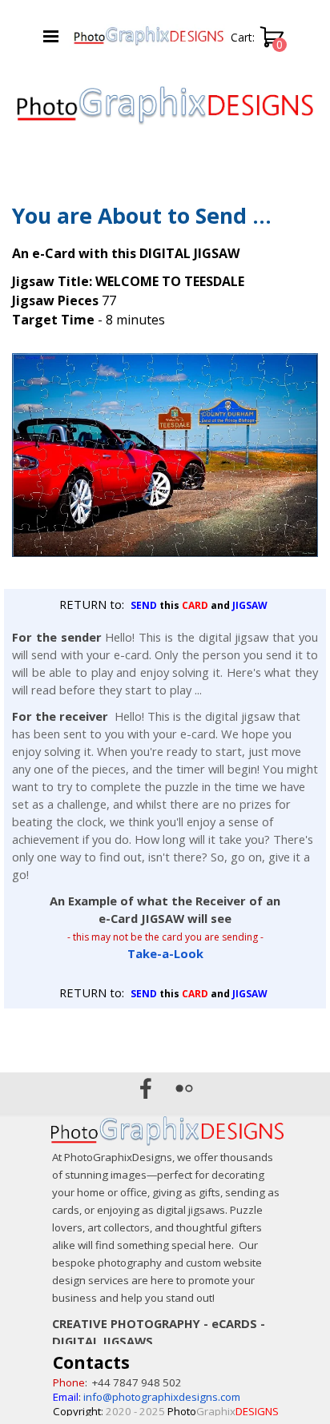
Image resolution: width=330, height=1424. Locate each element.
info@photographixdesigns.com (161, 1397)
